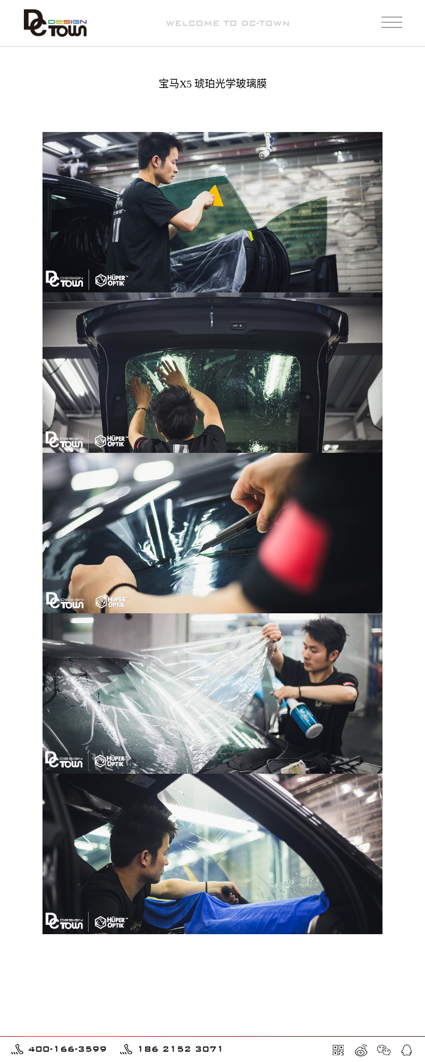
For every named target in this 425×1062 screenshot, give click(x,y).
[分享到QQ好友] (407, 1050)
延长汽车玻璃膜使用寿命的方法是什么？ (359, 1030)
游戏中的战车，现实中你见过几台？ (67, 1015)
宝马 (402, 111)
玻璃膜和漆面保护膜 (351, 111)
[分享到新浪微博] (361, 1050)
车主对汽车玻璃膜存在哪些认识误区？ (71, 1030)
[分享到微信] (384, 1050)
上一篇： (72, 964)
